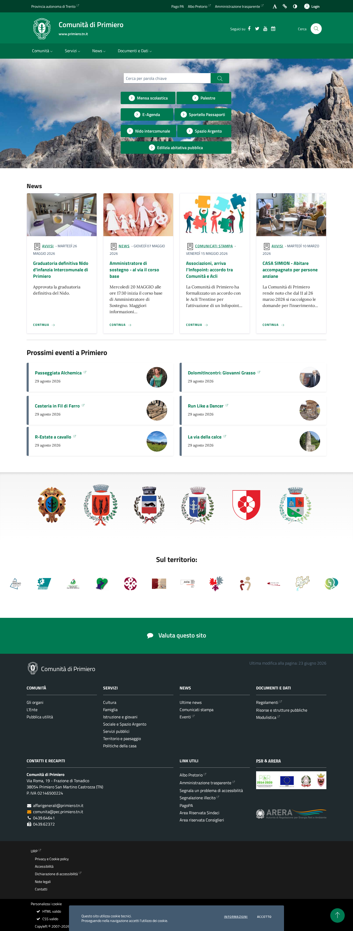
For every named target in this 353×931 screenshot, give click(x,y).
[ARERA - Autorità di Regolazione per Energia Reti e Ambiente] (291, 818)
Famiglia (110, 709)
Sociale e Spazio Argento (124, 724)
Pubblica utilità (40, 717)
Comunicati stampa (214, 246)
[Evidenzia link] (285, 6)
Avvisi (48, 246)
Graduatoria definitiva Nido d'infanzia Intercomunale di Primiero (60, 270)
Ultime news (191, 702)
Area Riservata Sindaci (199, 813)
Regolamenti (267, 702)
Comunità (40, 51)
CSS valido (50, 919)
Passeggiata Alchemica (59, 373)
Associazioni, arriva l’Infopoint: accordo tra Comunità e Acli (209, 270)
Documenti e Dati (133, 51)
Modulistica (266, 717)
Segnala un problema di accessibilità (211, 790)
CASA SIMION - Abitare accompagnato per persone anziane (290, 270)
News (97, 51)
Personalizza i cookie (46, 904)
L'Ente (32, 709)
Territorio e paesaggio (122, 738)
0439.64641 (44, 818)
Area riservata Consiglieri (202, 820)
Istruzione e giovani (120, 717)
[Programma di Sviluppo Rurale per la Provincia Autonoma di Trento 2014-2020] (291, 784)
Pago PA (177, 6)
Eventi (185, 717)
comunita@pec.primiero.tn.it (58, 812)
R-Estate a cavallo (53, 437)
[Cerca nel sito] (316, 28)
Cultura (109, 702)
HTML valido (51, 911)
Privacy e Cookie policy (52, 859)
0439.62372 (44, 824)
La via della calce (205, 437)
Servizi (71, 51)
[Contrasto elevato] (295, 6)
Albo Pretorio (197, 6)
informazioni (236, 916)
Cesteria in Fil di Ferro (58, 406)
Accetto (264, 916)
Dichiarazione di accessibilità (56, 874)
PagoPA (186, 805)
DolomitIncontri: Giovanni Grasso (222, 373)
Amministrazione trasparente (237, 6)
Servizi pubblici (116, 731)
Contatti (41, 889)
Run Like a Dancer (206, 406)
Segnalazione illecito (198, 798)
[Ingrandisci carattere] (275, 6)
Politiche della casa (119, 746)
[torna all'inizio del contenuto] (337, 915)
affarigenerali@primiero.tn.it (58, 805)
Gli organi (35, 702)
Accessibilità (44, 866)
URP (34, 851)
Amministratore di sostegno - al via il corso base (134, 270)
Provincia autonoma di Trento (53, 6)
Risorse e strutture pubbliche (281, 710)
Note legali (43, 881)
